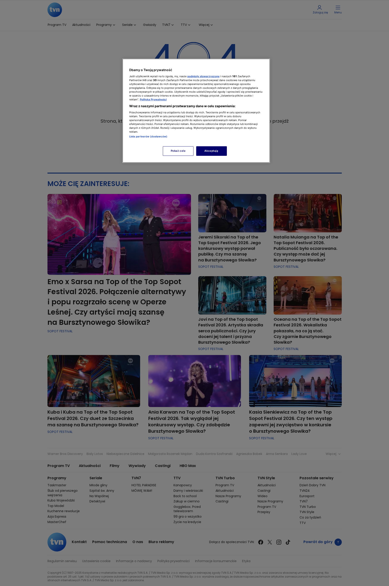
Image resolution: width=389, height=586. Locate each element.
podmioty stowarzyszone (203, 76)
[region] (196, 111)
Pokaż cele (178, 150)
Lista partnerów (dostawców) (148, 136)
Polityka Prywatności (153, 99)
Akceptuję (211, 150)
